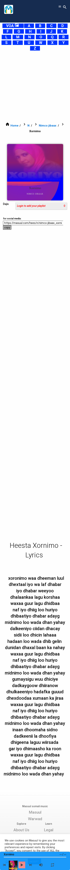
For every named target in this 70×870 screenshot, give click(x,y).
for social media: (12, 218)
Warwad (35, 819)
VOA (12, 25)
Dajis (6, 203)
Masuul (35, 812)
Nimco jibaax (47, 125)
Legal (48, 830)
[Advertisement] (35, 86)
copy (7, 227)
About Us (21, 830)
